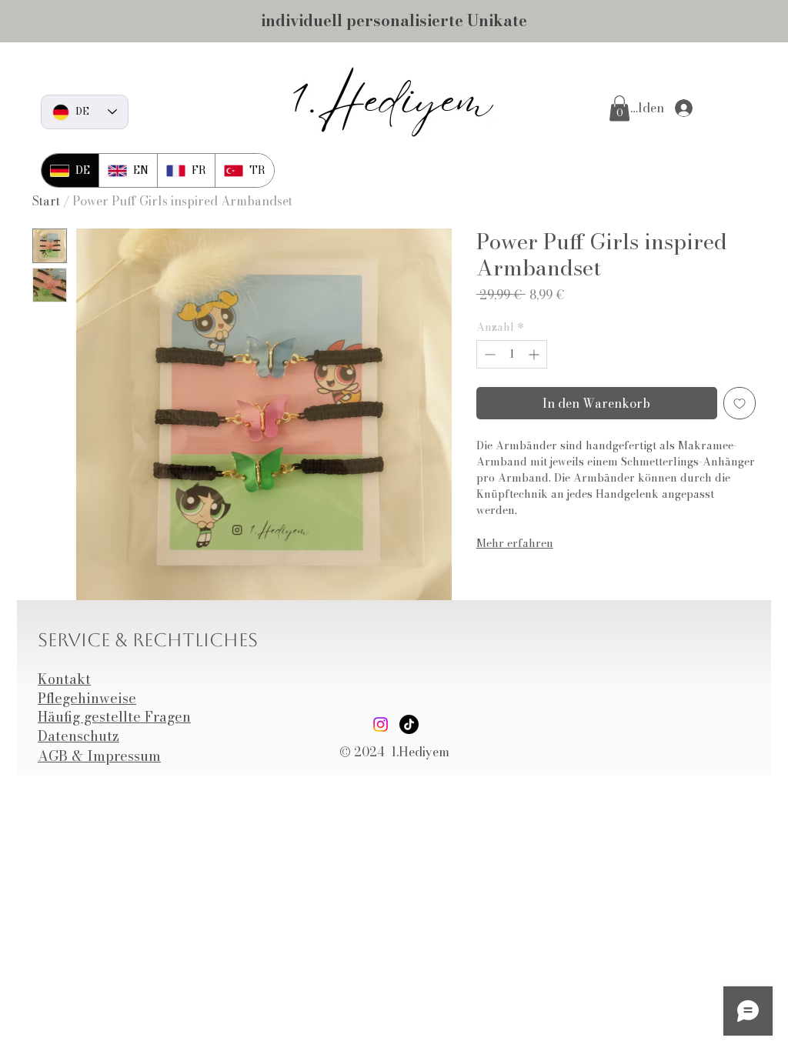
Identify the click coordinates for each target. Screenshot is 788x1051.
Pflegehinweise (87, 698)
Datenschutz (78, 736)
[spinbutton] (512, 354)
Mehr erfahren (514, 543)
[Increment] (535, 354)
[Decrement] (488, 354)
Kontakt (64, 679)
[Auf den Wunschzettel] (739, 403)
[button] (619, 108)
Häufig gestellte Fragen (114, 716)
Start (46, 201)
